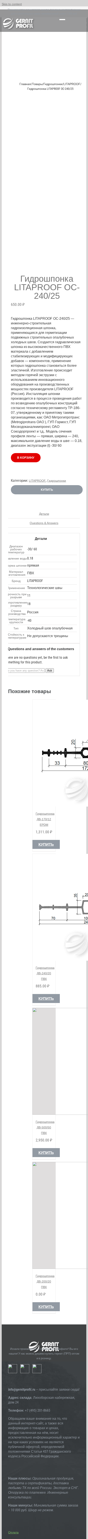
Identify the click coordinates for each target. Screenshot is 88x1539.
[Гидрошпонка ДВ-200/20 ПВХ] (44, 1215)
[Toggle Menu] (62, 20)
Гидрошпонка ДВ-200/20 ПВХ (45, 1281)
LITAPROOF (37, 480)
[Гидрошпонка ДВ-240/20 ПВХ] (44, 907)
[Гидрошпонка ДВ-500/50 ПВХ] (44, 1061)
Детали (44, 513)
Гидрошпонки (56, 480)
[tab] (44, 513)
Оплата (13, 1532)
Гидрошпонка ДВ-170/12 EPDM (45, 819)
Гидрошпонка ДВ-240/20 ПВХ (45, 973)
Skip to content (12, 4)
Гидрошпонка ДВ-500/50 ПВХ (45, 1127)
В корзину (25, 457)
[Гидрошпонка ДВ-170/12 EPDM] (44, 753)
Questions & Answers (44, 523)
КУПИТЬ (47, 489)
